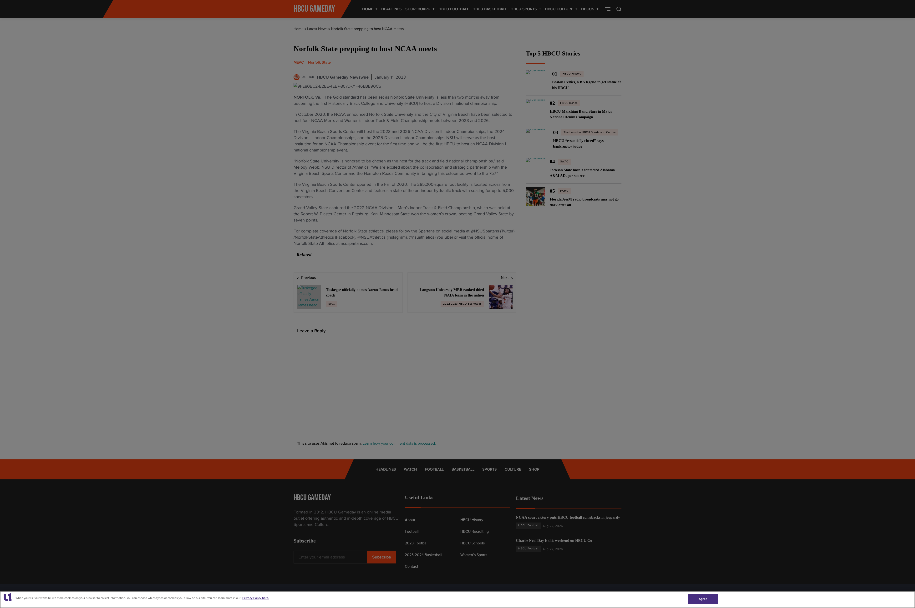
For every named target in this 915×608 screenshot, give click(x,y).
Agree (703, 599)
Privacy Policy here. (255, 598)
